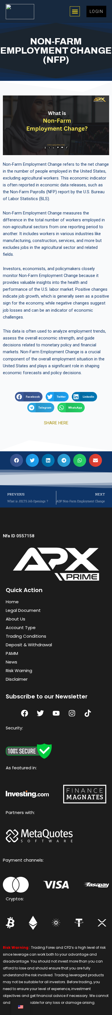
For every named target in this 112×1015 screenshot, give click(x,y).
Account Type (21, 627)
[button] (75, 11)
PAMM (12, 653)
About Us (15, 619)
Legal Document (23, 610)
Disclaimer (17, 679)
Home (12, 602)
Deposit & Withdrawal (29, 645)
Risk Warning (19, 670)
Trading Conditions (26, 636)
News (11, 662)
